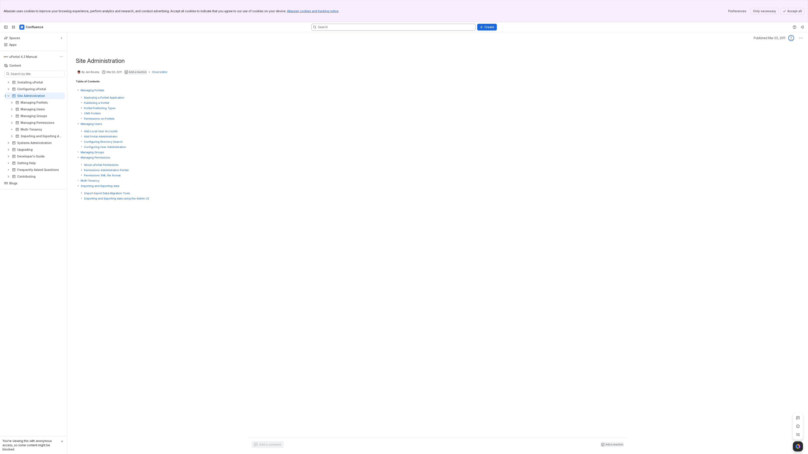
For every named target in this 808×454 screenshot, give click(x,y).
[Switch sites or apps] (13, 27)
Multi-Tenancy (90, 180)
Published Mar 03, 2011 (769, 38)
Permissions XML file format (102, 175)
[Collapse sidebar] (6, 27)
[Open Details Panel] (798, 426)
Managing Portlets (92, 90)
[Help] (794, 27)
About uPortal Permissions (101, 164)
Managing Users (91, 123)
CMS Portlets (92, 113)
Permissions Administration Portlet (106, 170)
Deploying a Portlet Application (104, 97)
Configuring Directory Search (103, 141)
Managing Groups (92, 152)
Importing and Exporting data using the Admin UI (116, 198)
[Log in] (802, 27)
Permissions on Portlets (99, 118)
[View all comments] (798, 417)
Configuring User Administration (105, 147)
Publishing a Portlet (96, 102)
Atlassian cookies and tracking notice (313, 11)
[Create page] (798, 434)
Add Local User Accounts (101, 131)
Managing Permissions (95, 157)
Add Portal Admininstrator (101, 136)
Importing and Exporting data (100, 185)
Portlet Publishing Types (100, 108)
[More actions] (61, 56)
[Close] (62, 441)
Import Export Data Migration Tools (107, 193)
